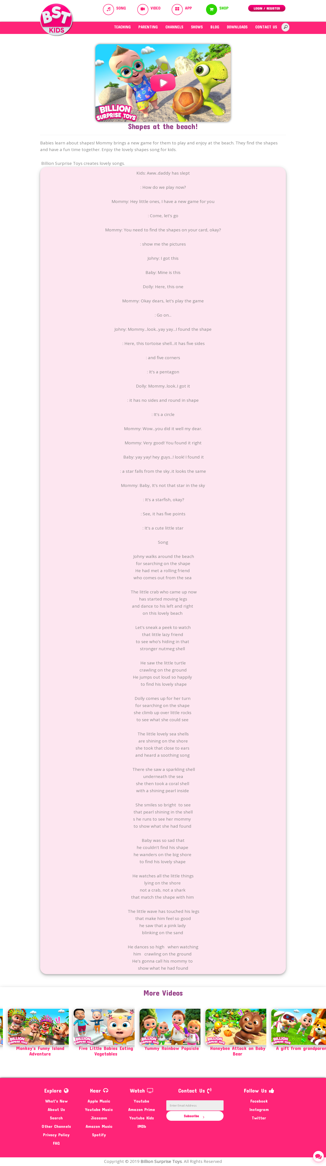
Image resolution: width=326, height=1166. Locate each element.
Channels (174, 26)
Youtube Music (99, 1109)
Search (56, 1117)
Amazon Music (99, 1126)
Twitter (259, 1117)
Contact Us (266, 26)
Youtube (141, 1100)
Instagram (259, 1109)
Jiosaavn (99, 1117)
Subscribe (192, 1116)
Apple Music (99, 1100)
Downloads (237, 26)
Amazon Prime (141, 1109)
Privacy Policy (56, 1134)
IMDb (141, 1126)
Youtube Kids (142, 1117)
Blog (214, 26)
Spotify (99, 1134)
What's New (56, 1100)
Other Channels (56, 1126)
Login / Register (267, 8)
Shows (197, 26)
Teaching (122, 26)
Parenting (148, 26)
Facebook (259, 1100)
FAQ (56, 1143)
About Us (56, 1109)
